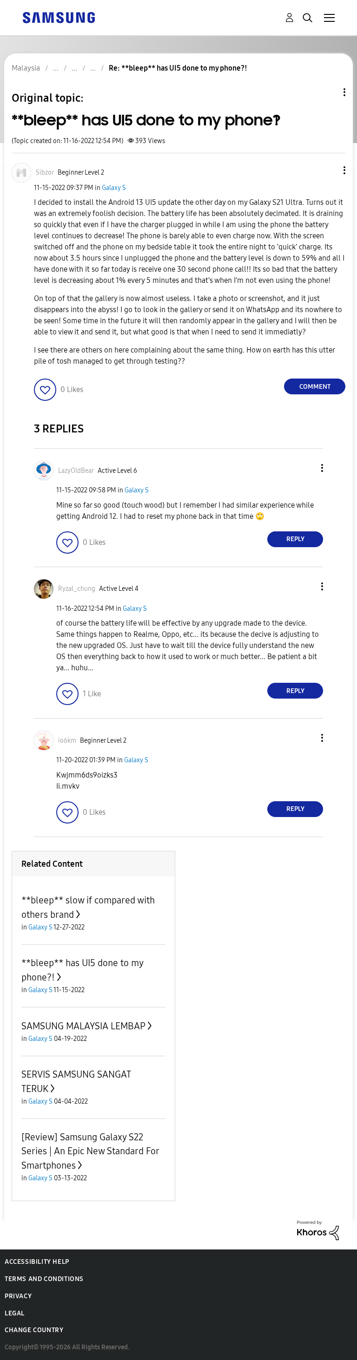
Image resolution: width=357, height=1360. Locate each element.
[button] (329, 170)
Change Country (34, 1330)
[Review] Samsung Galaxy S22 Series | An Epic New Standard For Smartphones (90, 1151)
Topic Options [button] (328, 92)
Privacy (18, 1296)
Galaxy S (114, 188)
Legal (15, 1313)
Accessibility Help (37, 1262)
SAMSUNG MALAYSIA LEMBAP (83, 1026)
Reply (295, 539)
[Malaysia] (58, 17)
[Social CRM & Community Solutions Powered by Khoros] (318, 1229)
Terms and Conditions (44, 1279)
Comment (315, 387)
